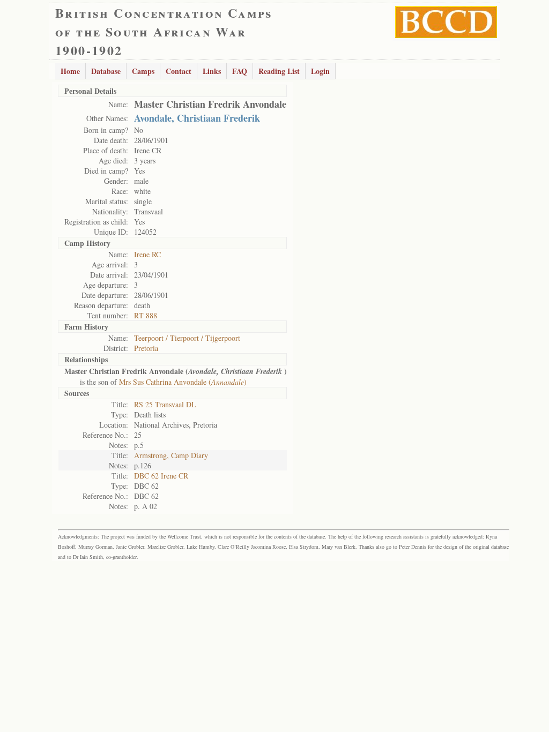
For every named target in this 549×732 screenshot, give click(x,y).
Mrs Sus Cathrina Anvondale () (183, 382)
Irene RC (147, 254)
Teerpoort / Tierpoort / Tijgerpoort (187, 338)
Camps (143, 71)
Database (106, 71)
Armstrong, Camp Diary (171, 455)
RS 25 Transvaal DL (165, 404)
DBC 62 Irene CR (161, 475)
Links (212, 71)
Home (70, 71)
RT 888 (145, 315)
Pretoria (146, 348)
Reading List (279, 71)
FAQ (239, 71)
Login (320, 71)
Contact (178, 71)
